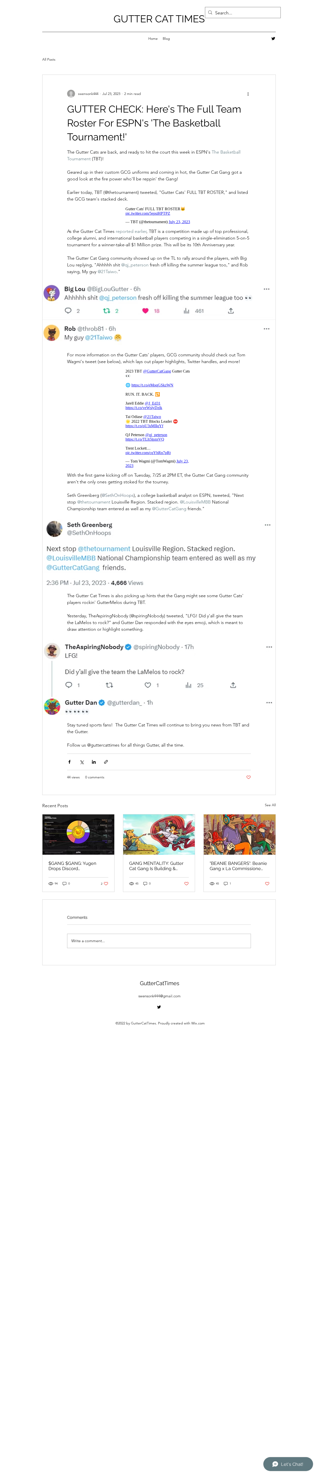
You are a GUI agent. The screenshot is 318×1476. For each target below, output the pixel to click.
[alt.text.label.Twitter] (273, 38)
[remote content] (159, 217)
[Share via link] (106, 766)
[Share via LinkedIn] (93, 766)
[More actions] (248, 94)
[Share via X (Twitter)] (81, 766)
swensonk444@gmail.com (159, 1001)
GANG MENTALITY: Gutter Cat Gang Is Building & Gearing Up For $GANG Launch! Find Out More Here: (156, 871)
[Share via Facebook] (69, 766)
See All (270, 810)
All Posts (48, 59)
